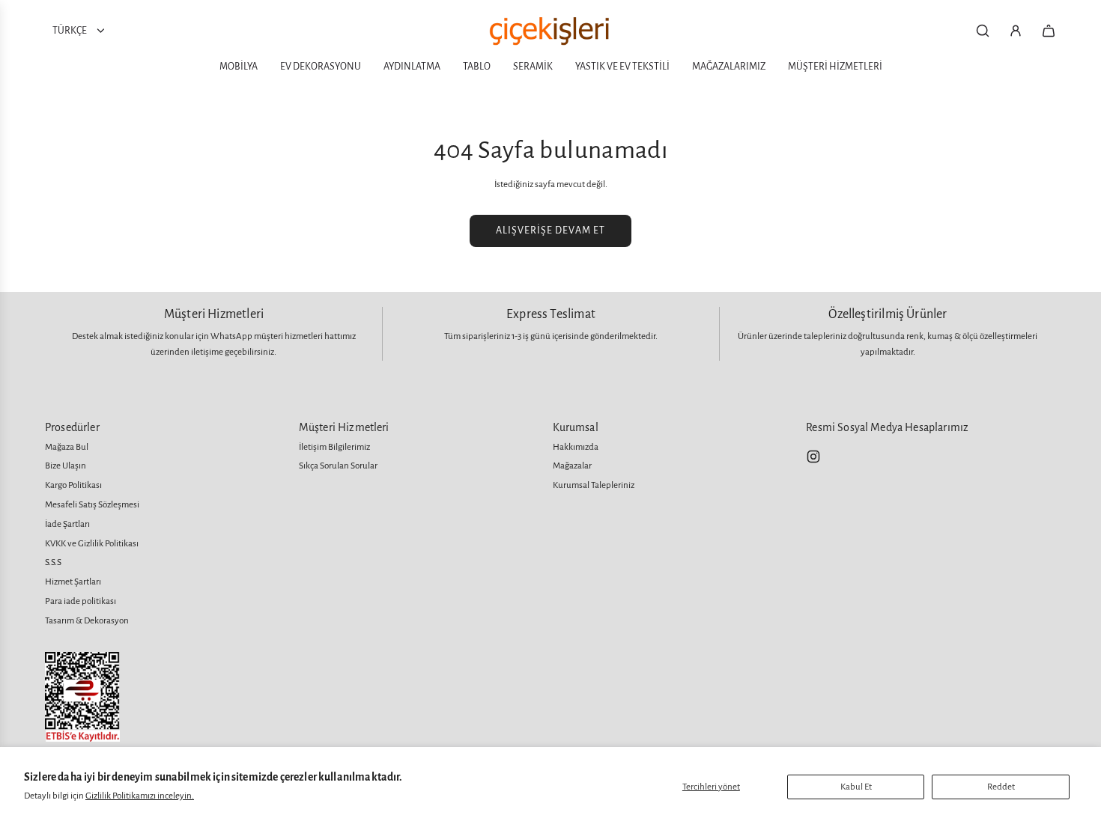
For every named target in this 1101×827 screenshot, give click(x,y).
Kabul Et (856, 787)
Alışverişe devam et (550, 230)
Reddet (1001, 787)
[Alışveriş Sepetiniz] (1048, 30)
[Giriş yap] (1015, 30)
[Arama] (982, 30)
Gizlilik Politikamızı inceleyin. (139, 796)
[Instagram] (813, 456)
